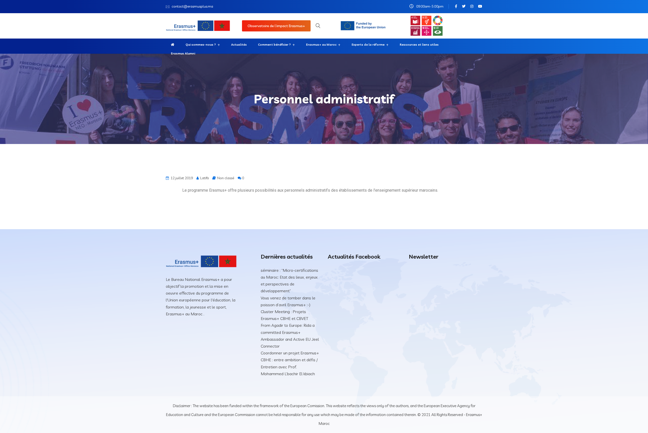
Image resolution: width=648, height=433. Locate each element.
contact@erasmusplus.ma (192, 6)
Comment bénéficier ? (274, 44)
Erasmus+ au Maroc (321, 44)
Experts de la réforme (368, 44)
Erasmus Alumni (183, 53)
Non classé (225, 178)
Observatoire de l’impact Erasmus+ (276, 26)
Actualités (239, 44)
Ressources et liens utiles (419, 44)
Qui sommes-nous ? (201, 44)
